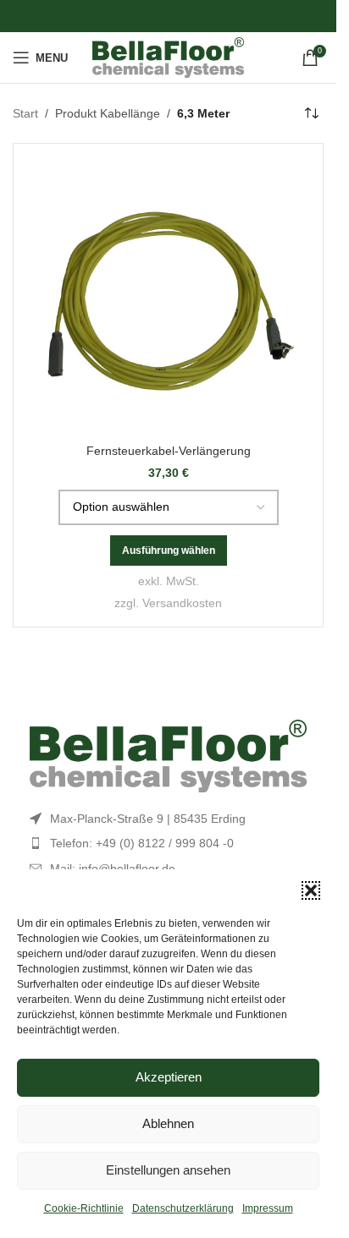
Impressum (267, 1208)
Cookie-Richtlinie (84, 1208)
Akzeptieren (169, 1077)
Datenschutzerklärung (183, 1208)
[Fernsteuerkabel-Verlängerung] (168, 298)
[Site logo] (168, 56)
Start (25, 113)
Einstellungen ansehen (168, 1170)
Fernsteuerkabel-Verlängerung (168, 450)
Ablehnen (168, 1123)
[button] (310, 890)
